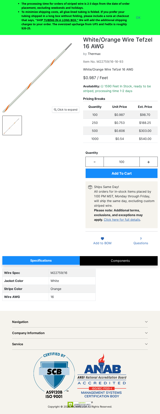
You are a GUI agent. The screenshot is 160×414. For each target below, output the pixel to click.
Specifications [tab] (41, 260)
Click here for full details (122, 220)
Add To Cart (122, 173)
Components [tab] (120, 261)
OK (138, 17)
